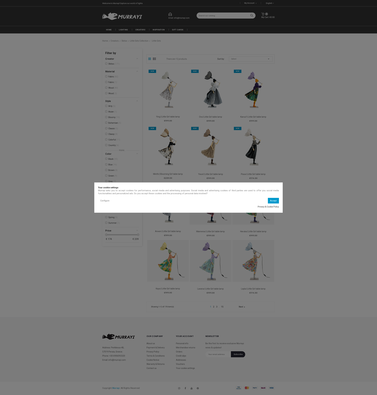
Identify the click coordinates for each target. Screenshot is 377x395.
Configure (104, 200)
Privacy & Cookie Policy (268, 207)
